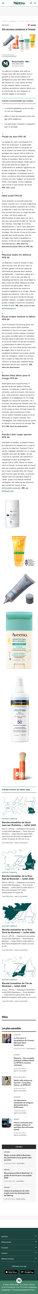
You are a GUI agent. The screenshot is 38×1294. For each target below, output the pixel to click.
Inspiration (12, 21)
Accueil (4, 21)
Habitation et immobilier (9, 819)
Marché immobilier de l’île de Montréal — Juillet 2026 (17, 984)
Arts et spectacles (20, 1077)
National (16, 1119)
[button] (3, 3)
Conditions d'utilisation (21, 1290)
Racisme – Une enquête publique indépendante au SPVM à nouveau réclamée (24, 1061)
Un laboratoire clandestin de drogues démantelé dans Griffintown (23, 1103)
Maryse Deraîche (18, 61)
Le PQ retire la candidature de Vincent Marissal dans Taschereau (24, 1041)
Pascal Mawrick (31, 1048)
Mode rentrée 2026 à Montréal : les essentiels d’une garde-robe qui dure (18, 1157)
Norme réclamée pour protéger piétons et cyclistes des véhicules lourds (23, 1126)
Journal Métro (20, 1163)
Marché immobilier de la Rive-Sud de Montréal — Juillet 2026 (18, 877)
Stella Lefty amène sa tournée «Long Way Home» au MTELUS (23, 1082)
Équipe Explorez (20, 1199)
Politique (17, 1055)
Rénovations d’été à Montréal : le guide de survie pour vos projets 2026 (18, 1175)
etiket (12, 188)
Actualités (17, 1035)
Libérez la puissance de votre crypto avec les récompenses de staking (16, 1193)
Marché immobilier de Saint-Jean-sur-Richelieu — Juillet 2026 (19, 824)
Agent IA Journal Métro (21, 843)
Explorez (19, 1147)
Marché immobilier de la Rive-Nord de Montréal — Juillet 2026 (18, 931)
